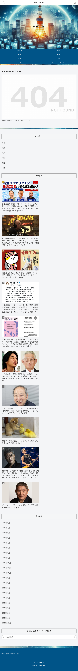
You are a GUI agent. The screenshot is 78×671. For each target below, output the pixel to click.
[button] (74, 637)
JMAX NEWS (39, 2)
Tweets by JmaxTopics (10, 654)
